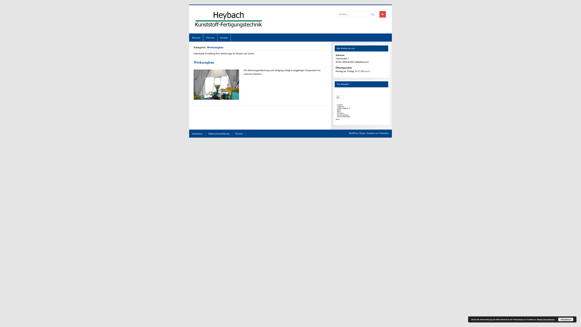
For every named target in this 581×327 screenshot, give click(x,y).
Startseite (196, 37)
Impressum (197, 134)
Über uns (210, 37)
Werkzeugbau (204, 62)
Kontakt (224, 37)
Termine (239, 134)
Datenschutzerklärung (218, 134)
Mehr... (338, 119)
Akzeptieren (566, 319)
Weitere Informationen (546, 319)
